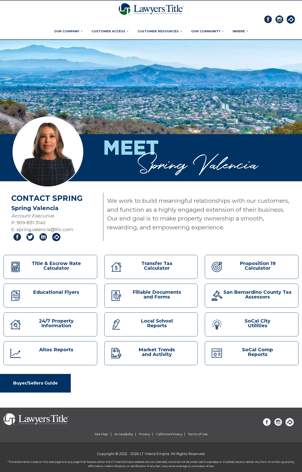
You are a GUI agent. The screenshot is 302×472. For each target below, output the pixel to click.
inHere (239, 31)
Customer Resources (159, 31)
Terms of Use (198, 434)
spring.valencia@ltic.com (45, 229)
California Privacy (169, 434)
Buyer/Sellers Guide (35, 383)
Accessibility (123, 434)
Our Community (206, 31)
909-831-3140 (31, 222)
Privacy (144, 434)
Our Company (67, 31)
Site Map (101, 434)
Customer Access (109, 31)
